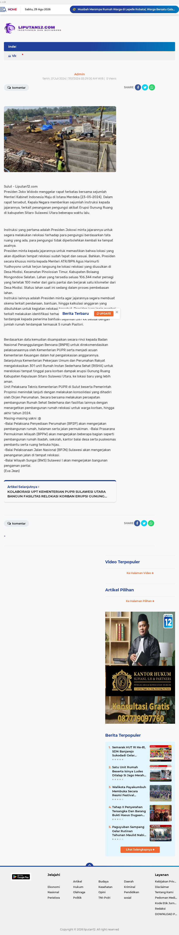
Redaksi (160, 908)
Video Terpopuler (122, 562)
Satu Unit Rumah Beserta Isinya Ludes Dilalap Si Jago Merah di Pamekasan (128, 771)
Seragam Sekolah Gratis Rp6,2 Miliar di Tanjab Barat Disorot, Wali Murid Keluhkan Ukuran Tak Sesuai (126, 9)
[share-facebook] (138, 87)
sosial (127, 897)
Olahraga (79, 892)
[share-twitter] (145, 87)
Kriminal (129, 887)
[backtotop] (89, 867)
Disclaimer (162, 887)
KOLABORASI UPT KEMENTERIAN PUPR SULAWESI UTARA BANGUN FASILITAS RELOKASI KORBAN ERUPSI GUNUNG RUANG (56, 494)
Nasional (53, 892)
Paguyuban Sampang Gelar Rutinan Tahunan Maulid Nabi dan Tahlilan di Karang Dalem (129, 831)
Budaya (103, 881)
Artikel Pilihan (119, 590)
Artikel (77, 881)
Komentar (19, 523)
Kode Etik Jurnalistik (167, 903)
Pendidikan (131, 892)
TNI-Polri (104, 897)
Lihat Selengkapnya (139, 849)
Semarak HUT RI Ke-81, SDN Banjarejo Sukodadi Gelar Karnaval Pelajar (128, 751)
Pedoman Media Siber (167, 897)
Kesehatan (105, 887)
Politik (77, 897)
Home (12, 9)
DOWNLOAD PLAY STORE (167, 914)
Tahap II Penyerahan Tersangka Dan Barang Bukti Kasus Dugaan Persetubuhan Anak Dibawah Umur (129, 811)
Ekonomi (54, 887)
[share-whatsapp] (152, 87)
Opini (101, 892)
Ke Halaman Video (139, 573)
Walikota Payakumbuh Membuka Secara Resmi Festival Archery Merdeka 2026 (129, 791)
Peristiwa (54, 897)
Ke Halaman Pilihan (139, 601)
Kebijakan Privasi (166, 881)
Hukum (78, 887)
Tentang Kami (164, 892)
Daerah (129, 881)
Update (105, 313)
